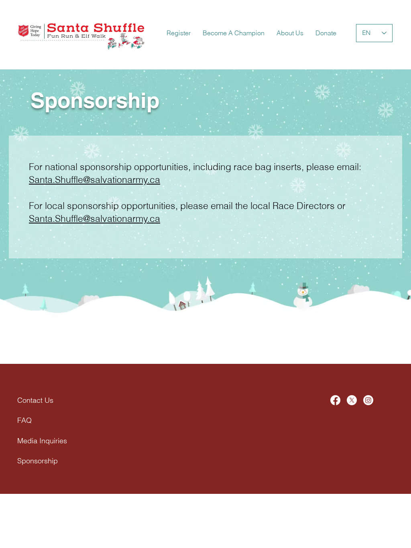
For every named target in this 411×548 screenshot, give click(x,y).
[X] (352, 400)
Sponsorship (37, 460)
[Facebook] (335, 400)
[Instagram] (368, 400)
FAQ (24, 420)
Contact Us (35, 400)
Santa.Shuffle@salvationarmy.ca (94, 179)
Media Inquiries (42, 440)
